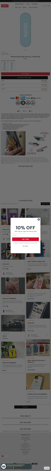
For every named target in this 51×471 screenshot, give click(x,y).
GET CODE (25, 239)
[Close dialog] (39, 219)
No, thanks (25, 246)
